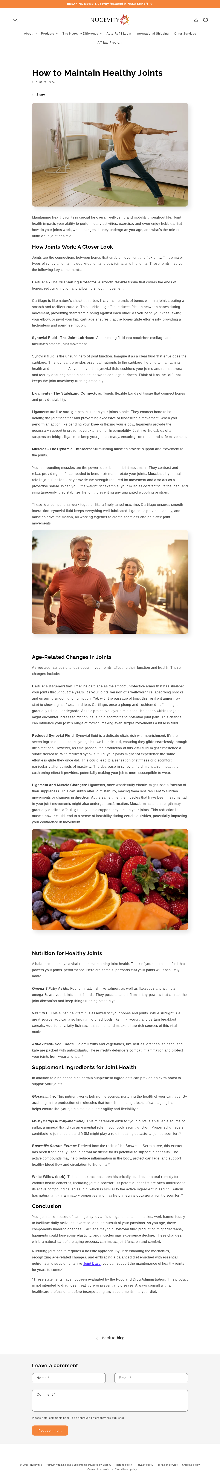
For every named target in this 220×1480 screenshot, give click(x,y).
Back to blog (113, 1338)
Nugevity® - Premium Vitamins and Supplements (58, 1464)
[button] (15, 19)
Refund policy (124, 1464)
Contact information (98, 1469)
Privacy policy (145, 1464)
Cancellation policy (126, 1469)
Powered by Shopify (100, 1464)
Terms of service (168, 1464)
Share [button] (40, 94)
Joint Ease (92, 1263)
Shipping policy (191, 1464)
